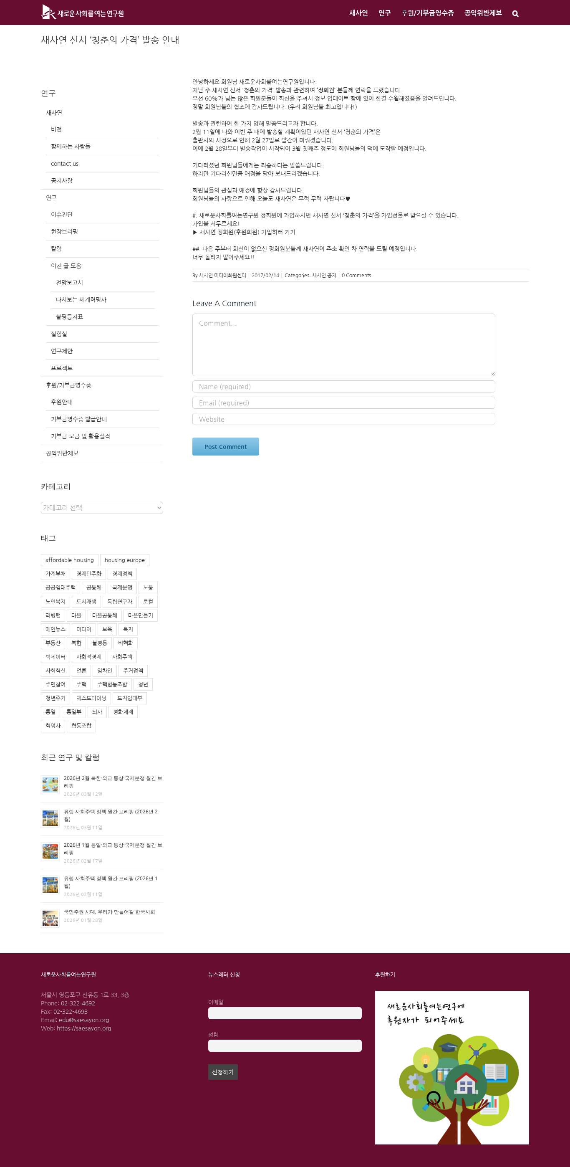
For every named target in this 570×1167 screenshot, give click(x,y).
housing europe (125, 560)
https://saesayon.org (84, 1028)
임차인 (104, 670)
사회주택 (122, 657)
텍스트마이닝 (91, 698)
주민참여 (55, 684)
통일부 (73, 712)
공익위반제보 (62, 453)
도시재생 (86, 602)
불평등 (99, 643)
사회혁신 (55, 670)
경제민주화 (88, 574)
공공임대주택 (60, 587)
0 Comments (356, 275)
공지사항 (62, 181)
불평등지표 (69, 317)
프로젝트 (62, 368)
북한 (76, 643)
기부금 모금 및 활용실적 (80, 436)
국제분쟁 (122, 587)
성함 (213, 1035)
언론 (81, 670)
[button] (515, 12)
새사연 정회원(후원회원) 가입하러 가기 (248, 232)
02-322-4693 (70, 1012)
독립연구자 (119, 602)
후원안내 (62, 402)
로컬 (148, 602)
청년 (143, 684)
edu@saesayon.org (84, 1020)
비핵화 (125, 643)
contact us (64, 164)
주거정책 (133, 670)
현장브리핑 (64, 232)
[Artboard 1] (452, 994)
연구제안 (62, 351)
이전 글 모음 (66, 266)
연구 (51, 198)
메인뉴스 (55, 629)
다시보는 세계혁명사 (81, 300)
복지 (128, 629)
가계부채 (55, 574)
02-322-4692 (78, 1003)
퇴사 (97, 712)
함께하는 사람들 (71, 146)
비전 (56, 129)
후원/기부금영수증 (68, 385)
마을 (76, 615)
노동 (148, 587)
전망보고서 (69, 283)
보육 (107, 629)
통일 (50, 712)
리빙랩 (53, 615)
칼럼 (56, 249)
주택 (81, 684)
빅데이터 (55, 657)
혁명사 (53, 726)
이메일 (215, 1002)
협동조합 (81, 726)
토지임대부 (129, 698)
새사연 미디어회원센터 (222, 275)
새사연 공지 (324, 275)
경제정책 (122, 574)
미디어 (83, 629)
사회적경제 (88, 657)
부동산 (53, 643)
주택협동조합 (112, 684)
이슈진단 (62, 215)
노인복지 (55, 602)
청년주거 (55, 698)
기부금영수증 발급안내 (79, 419)
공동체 (93, 587)
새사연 (54, 113)
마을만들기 (140, 615)
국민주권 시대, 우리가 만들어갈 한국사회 (109, 911)
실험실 (59, 334)
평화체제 (123, 712)
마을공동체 (104, 615)
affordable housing (69, 560)
